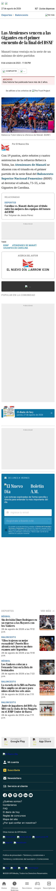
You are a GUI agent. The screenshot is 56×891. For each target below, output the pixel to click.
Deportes (6, 15)
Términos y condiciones (33, 855)
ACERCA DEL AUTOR (28, 256)
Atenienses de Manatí (30, 165)
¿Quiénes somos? (12, 801)
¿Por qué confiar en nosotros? (19, 823)
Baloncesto (21, 15)
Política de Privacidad (43, 526)
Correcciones (43, 859)
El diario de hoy (11, 812)
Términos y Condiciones (16, 528)
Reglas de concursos (14, 815)
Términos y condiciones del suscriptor (19, 859)
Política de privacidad (12, 855)
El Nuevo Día (17, 270)
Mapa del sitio (10, 819)
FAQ (5, 808)
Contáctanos (10, 805)
